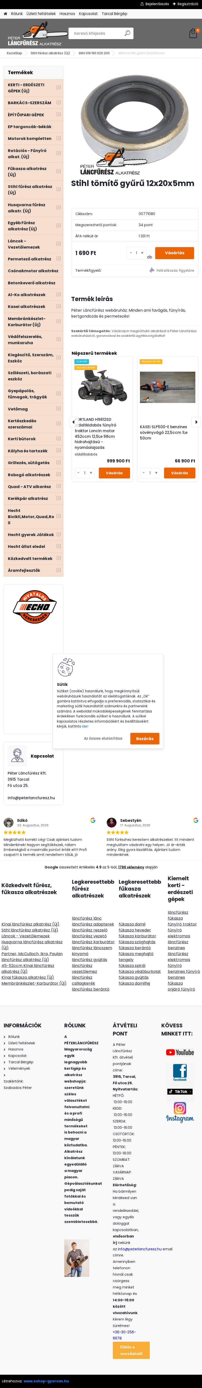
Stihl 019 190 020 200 (94, 53)
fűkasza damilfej (134, 983)
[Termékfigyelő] (166, 270)
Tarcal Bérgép (114, 13)
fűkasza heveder (135, 930)
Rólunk (17, 13)
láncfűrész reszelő (89, 930)
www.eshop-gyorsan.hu (46, 1381)
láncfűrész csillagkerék (83, 980)
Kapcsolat (88, 13)
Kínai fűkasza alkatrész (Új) (27, 977)
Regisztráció (188, 3)
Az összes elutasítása (103, 738)
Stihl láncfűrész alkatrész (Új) (29, 930)
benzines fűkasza (176, 980)
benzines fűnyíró (184, 971)
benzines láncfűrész (178, 951)
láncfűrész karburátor (93, 942)
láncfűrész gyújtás (89, 960)
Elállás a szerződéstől (131, 1350)
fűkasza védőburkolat (140, 971)
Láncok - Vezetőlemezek (25, 936)
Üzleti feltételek (41, 13)
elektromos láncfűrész (179, 939)
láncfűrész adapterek (93, 924)
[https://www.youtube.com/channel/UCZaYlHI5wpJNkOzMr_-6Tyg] (180, 1051)
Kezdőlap (14, 53)
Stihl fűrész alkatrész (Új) (50, 53)
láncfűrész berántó (90, 989)
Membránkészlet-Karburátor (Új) (34, 983)
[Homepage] (5, 14)
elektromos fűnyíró (179, 962)
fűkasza (175, 918)
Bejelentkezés (157, 3)
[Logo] (37, 33)
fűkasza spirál (132, 965)
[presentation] (74, 422)
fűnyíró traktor (182, 924)
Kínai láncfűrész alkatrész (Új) (30, 924)
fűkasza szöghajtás (137, 942)
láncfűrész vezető (89, 936)
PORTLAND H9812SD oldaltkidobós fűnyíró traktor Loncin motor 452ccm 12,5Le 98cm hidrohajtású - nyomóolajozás (95, 433)
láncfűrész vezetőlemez (84, 968)
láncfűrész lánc (87, 918)
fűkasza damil (132, 924)
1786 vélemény (131, 867)
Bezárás (144, 738)
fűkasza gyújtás (134, 977)
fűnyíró (175, 930)
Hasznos (67, 13)
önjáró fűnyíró (181, 989)
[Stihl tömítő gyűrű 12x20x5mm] (135, 120)
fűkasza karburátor (137, 936)
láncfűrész (178, 912)
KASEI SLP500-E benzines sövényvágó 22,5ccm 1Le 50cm (163, 432)
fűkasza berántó (135, 948)
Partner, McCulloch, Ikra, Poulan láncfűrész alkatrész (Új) (32, 957)
